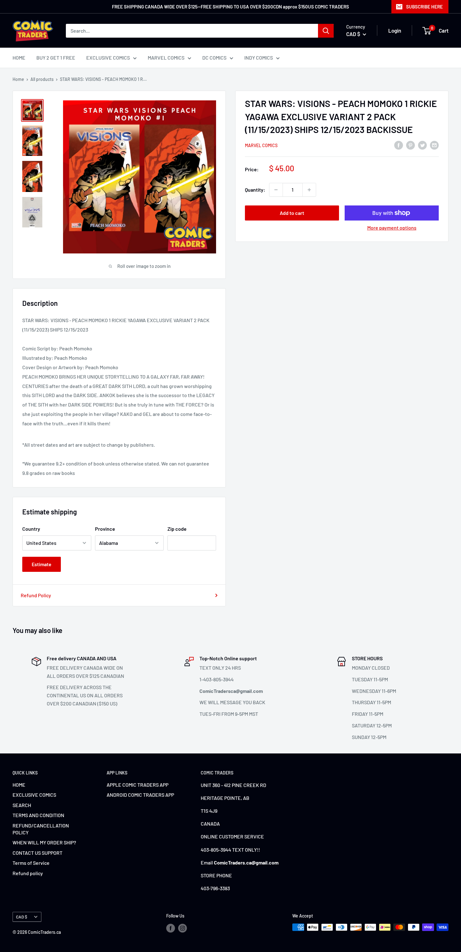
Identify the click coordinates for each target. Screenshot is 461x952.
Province (105, 529)
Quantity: (255, 190)
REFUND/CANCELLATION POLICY (41, 828)
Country (31, 529)
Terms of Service (31, 863)
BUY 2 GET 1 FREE (55, 58)
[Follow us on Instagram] (182, 927)
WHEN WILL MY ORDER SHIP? (44, 842)
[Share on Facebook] (398, 145)
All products (42, 79)
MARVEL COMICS (166, 58)
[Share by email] (434, 145)
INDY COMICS (258, 58)
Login (394, 30)
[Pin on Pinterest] (410, 145)
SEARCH (22, 805)
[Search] (326, 31)
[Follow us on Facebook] (170, 927)
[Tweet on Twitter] (422, 145)
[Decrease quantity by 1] (276, 189)
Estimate (41, 564)
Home (18, 79)
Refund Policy (36, 595)
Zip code (177, 529)
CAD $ (21, 916)
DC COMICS (214, 58)
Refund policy (28, 873)
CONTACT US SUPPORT (37, 853)
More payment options (391, 228)
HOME (19, 58)
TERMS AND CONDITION (38, 815)
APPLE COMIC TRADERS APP (137, 785)
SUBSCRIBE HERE (424, 6)
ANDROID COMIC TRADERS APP (140, 795)
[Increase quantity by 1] (309, 189)
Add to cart (292, 213)
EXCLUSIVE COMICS (108, 58)
